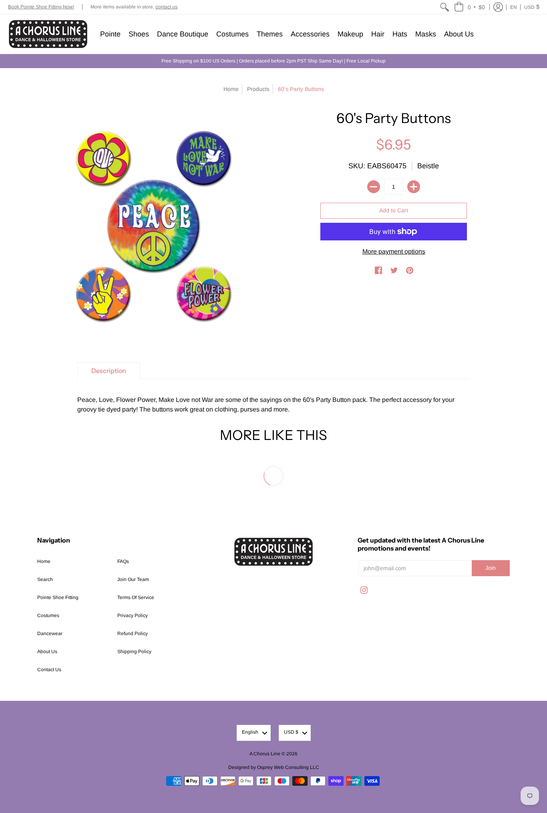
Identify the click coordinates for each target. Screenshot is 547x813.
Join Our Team (133, 579)
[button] (469, 7)
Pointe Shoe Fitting (57, 597)
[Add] (413, 186)
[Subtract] (373, 186)
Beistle (428, 166)
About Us (47, 651)
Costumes (48, 615)
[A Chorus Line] (48, 34)
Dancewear (49, 633)
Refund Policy (132, 633)
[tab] (108, 370)
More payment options (393, 251)
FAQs (123, 561)
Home (231, 89)
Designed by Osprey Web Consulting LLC (273, 767)
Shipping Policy (134, 651)
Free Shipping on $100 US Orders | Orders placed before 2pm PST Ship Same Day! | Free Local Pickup (273, 61)
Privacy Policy (132, 615)
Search (45, 579)
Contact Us (49, 669)
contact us (166, 7)
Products (258, 89)
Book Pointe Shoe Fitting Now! (41, 7)
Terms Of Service (135, 597)
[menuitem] (444, 7)
